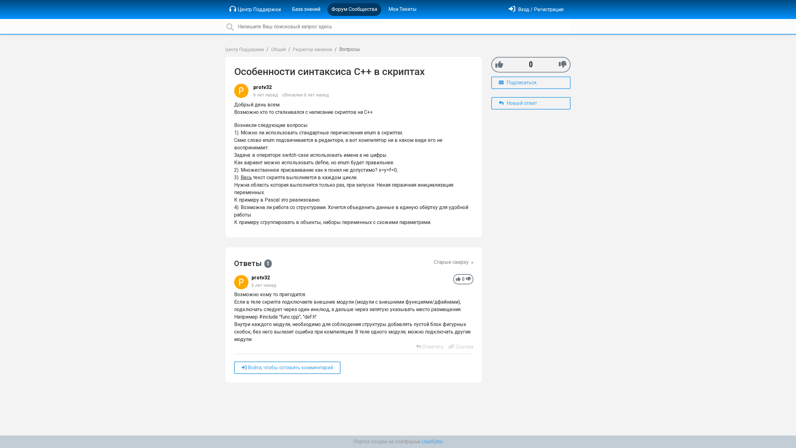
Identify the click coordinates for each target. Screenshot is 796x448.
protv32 (262, 87)
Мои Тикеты (402, 9)
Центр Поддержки (259, 9)
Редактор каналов (312, 49)
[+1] (499, 64)
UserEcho (432, 442)
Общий (278, 49)
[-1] (563, 64)
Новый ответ (521, 103)
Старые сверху (452, 262)
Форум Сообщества (354, 9)
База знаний (306, 9)
